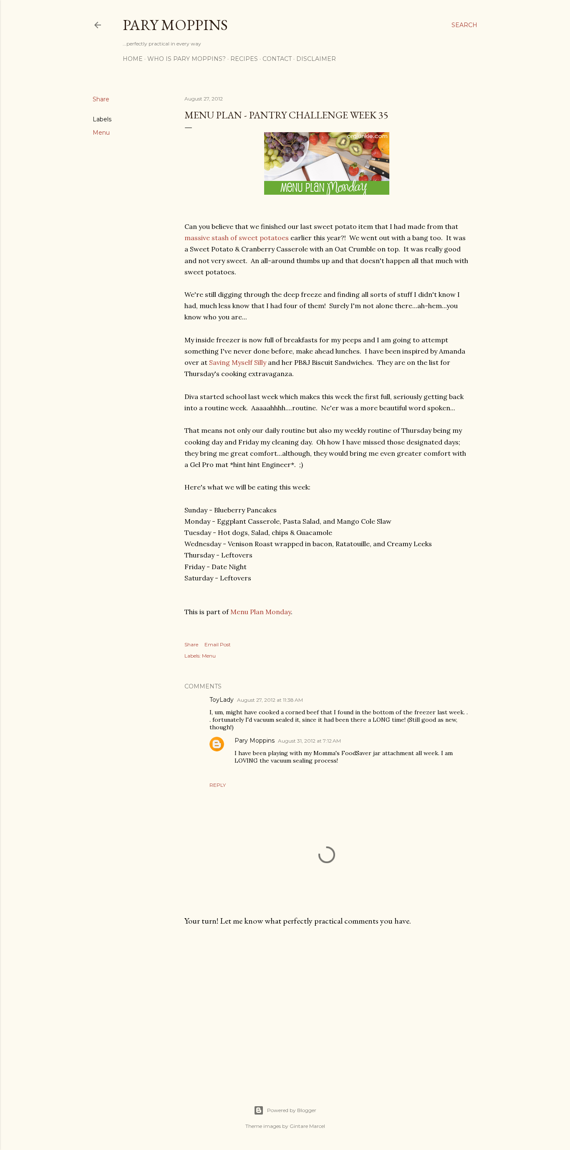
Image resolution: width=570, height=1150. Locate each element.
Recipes (244, 59)
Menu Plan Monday (260, 612)
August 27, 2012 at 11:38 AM (270, 700)
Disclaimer (316, 59)
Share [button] (101, 99)
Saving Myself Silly (237, 362)
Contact (277, 59)
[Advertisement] (326, 1005)
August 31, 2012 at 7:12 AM (309, 741)
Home (133, 59)
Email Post (217, 644)
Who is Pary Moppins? (186, 59)
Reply (217, 785)
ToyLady (221, 699)
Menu (101, 132)
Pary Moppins (175, 25)
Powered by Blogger (291, 1110)
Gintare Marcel (307, 1126)
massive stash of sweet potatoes (236, 238)
